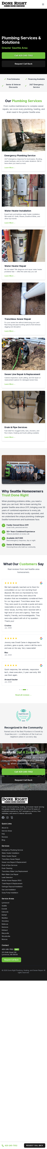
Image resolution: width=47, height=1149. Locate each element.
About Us (5, 828)
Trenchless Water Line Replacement (15, 871)
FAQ (3, 834)
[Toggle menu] (43, 4)
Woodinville (6, 936)
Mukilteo (5, 918)
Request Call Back (23, 64)
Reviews (5, 837)
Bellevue (5, 924)
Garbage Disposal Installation (12, 886)
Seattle (4, 906)
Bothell (4, 915)
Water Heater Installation (10, 853)
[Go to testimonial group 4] (27, 689)
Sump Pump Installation (10, 893)
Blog (3, 840)
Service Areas (7, 831)
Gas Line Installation (9, 890)
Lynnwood (5, 903)
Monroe (4, 939)
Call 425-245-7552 (23, 55)
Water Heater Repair (9, 856)
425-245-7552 (7, 949)
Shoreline (5, 921)
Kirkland (5, 930)
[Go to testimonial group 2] (21, 689)
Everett (4, 909)
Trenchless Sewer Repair (11, 859)
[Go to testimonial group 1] (19, 689)
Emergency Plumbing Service (12, 850)
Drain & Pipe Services (9, 865)
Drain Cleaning (7, 868)
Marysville (5, 933)
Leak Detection (7, 877)
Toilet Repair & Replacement (12, 883)
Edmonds (5, 912)
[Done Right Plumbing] (14, 4)
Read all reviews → (23, 695)
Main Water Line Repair (10, 874)
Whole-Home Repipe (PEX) (12, 880)
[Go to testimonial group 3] (24, 689)
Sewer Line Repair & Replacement (14, 862)
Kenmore (5, 927)
